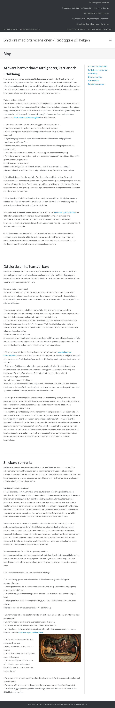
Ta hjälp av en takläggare (76, 29)
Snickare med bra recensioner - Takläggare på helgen (53, 704)
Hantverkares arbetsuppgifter (27, 117)
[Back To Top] (108, 701)
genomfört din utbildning (65, 212)
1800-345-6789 (12, 29)
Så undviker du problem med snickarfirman (93, 24)
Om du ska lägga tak (101, 8)
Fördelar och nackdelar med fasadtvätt (76, 8)
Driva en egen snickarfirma (99, 3)
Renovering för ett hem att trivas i (96, 13)
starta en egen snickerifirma (30, 632)
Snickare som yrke (18, 462)
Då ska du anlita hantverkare (26, 266)
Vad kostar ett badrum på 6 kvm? (99, 29)
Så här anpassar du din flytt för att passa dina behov (90, 19)
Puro (85, 704)
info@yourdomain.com (31, 29)
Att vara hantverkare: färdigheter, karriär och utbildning (98, 70)
